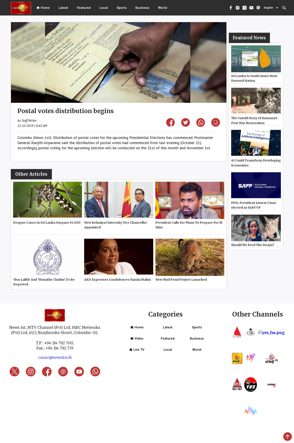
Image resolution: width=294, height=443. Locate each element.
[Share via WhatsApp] (200, 125)
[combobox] (271, 7)
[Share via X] (185, 125)
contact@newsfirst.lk (55, 357)
